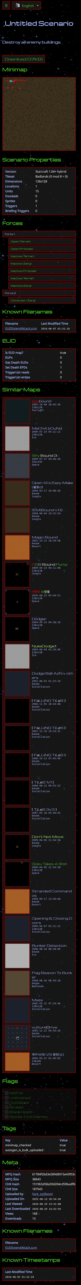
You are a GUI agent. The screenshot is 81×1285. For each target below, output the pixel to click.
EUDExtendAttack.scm (21, 328)
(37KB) (24, 59)
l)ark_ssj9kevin (42, 1194)
